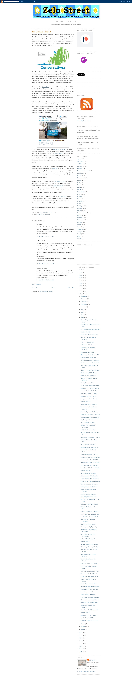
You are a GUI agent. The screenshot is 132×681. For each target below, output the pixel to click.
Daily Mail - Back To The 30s (89, 391)
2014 (81, 638)
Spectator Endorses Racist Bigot (90, 544)
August (83, 307)
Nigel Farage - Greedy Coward (89, 420)
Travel (79, 234)
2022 (81, 280)
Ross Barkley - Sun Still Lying (89, 412)
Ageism (79, 159)
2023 (81, 278)
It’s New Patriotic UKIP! (87, 618)
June (82, 312)
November (84, 299)
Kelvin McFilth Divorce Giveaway (90, 481)
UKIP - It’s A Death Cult (87, 342)
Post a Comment (36, 284)
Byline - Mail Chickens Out (88, 539)
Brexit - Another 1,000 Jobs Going (90, 457)
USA (78, 236)
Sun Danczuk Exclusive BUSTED (90, 417)
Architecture (80, 164)
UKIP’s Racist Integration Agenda (90, 385)
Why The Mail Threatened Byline (90, 571)
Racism (79, 215)
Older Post (71, 288)
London (79, 196)
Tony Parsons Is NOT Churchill (89, 610)
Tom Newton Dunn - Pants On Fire (90, 363)
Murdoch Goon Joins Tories (88, 396)
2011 (81, 646)
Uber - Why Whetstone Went (89, 497)
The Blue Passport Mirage (88, 594)
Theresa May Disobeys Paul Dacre (90, 414)
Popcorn (79, 210)
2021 (81, 283)
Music (79, 203)
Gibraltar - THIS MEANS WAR (89, 602)
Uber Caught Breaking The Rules (90, 547)
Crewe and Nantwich (83, 171)
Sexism (79, 224)
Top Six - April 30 (86, 332)
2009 (81, 651)
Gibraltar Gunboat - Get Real (89, 574)
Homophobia (81, 192)
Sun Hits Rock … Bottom (88, 592)
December (84, 296)
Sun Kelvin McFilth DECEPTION (90, 462)
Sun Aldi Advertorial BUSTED (89, 517)
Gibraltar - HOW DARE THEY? (89, 620)
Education (80, 173)
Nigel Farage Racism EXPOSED (89, 454)
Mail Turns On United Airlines (89, 484)
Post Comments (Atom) (46, 292)
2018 (81, 291)
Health (79, 187)
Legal (79, 194)
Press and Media (81, 213)
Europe (79, 180)
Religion (79, 220)
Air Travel (80, 161)
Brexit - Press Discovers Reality (89, 335)
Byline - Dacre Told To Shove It (89, 511)
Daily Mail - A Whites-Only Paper (90, 586)
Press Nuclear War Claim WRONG (90, 468)
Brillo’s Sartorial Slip (86, 345)
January (83, 629)
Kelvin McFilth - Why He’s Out (89, 476)
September (84, 304)
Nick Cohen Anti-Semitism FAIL (90, 514)
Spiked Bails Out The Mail (88, 473)
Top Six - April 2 (85, 612)
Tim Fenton (93, 660)
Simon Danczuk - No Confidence (90, 600)
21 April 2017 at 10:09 (45, 280)
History (79, 189)
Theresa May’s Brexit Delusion (89, 465)
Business (79, 166)
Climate (79, 168)
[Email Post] (54, 212)
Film (78, 182)
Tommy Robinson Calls (87, 383)
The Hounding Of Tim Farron (89, 373)
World (79, 239)
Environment (81, 178)
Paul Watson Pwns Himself (88, 524)
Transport (80, 232)
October (83, 301)
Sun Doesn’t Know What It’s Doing (90, 437)
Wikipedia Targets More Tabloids (90, 370)
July (82, 309)
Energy (79, 175)
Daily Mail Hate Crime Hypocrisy (90, 597)
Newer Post (35, 288)
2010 (81, 649)
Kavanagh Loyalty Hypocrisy (89, 527)
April (82, 317)
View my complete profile (86, 671)
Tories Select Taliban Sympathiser (90, 360)
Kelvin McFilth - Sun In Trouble (90, 479)
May (82, 315)
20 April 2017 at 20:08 (45, 263)
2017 (81, 294)
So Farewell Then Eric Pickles (89, 404)
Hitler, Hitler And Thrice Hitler (89, 504)
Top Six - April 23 (86, 402)
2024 (81, 275)
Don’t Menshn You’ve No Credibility (88, 520)
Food (78, 185)
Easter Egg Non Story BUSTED (89, 589)
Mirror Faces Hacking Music (89, 375)
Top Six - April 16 (86, 471)
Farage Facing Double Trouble (89, 399)
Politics (47, 214)
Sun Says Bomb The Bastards (89, 487)
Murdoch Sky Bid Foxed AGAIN (90, 388)
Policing (40, 214)
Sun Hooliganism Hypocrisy (88, 494)
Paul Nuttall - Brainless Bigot (89, 393)
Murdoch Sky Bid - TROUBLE (89, 615)
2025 (81, 272)
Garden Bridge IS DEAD (87, 352)
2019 (81, 288)
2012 (81, 643)
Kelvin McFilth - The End (88, 430)
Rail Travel (80, 217)
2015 (81, 635)
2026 (81, 270)
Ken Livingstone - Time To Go (89, 576)
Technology (80, 229)
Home (53, 288)
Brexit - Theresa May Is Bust (89, 584)
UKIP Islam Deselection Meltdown (90, 329)
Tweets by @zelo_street (84, 121)
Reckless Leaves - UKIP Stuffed (89, 564)
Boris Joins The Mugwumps (88, 357)
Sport (78, 227)
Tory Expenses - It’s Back (88, 422)
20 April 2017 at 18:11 (45, 236)
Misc (78, 199)
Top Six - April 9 (85, 541)
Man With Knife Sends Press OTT (90, 355)
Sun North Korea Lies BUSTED (89, 460)
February (83, 626)
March (83, 624)
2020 (81, 286)
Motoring (80, 201)
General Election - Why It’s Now (90, 447)
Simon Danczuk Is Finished (88, 444)
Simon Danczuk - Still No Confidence (88, 535)
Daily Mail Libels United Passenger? (88, 508)
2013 (81, 641)
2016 (81, 633)
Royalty (79, 222)
